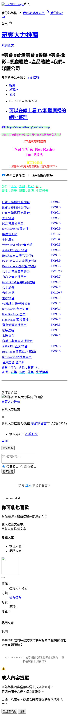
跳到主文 (8, 45)
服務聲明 (41, 661)
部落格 (13, 90)
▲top (5, 440)
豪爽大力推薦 (20, 34)
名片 (12, 94)
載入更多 (8, 448)
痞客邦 (35, 423)
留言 (44, 423)
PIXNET (17, 657)
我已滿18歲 (9, 711)
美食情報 (33, 77)
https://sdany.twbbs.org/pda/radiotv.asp (28, 127)
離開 (22, 711)
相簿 (12, 85)
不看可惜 (31, 434)
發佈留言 (8, 471)
